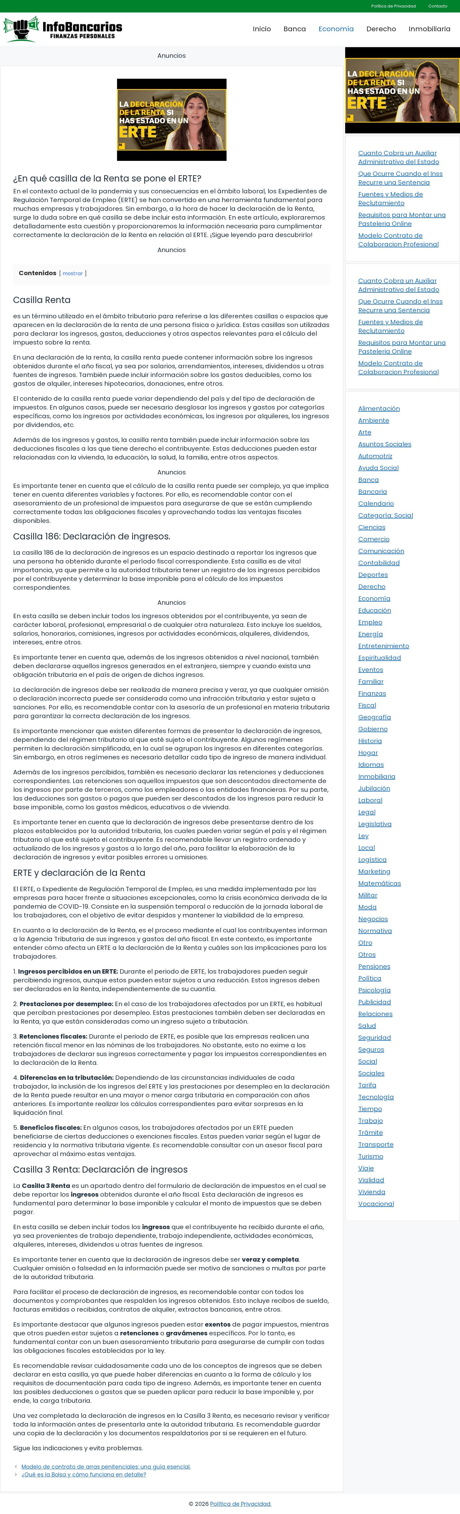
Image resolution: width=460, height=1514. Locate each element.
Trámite (370, 1132)
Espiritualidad (379, 657)
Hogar (368, 752)
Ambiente (373, 420)
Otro (365, 942)
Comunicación (381, 551)
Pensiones (374, 966)
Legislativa (375, 824)
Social (367, 1061)
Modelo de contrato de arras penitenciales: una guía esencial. (106, 1467)
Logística (372, 859)
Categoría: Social (385, 515)
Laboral (370, 800)
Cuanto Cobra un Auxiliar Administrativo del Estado (398, 157)
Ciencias (372, 527)
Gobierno (373, 729)
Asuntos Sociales (384, 444)
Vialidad (371, 1180)
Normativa (375, 930)
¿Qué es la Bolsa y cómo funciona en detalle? (84, 1474)
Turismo (370, 1156)
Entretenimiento (383, 646)
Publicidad (374, 1002)
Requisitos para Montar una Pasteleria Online (402, 219)
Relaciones (375, 1014)
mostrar (73, 273)
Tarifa (367, 1085)
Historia (370, 741)
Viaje (366, 1168)
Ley (363, 835)
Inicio (262, 29)
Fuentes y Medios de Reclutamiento (390, 198)
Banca (295, 29)
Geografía (374, 717)
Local (366, 847)
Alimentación (379, 408)
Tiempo (370, 1108)
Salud (367, 1025)
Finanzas (372, 693)
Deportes (373, 574)
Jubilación (374, 788)
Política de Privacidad (393, 6)
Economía (336, 29)
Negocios (373, 919)
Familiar (371, 681)
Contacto (437, 6)
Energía (370, 634)
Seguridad (374, 1037)
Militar (367, 895)
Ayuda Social (378, 468)
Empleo (370, 622)
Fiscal (367, 705)
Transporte (376, 1144)
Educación (374, 610)
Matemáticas (379, 883)
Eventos (370, 669)
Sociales (371, 1073)
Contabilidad (379, 562)
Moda (367, 907)
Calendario (376, 503)
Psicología (374, 990)
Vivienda (372, 1192)
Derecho (381, 29)
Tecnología (376, 1097)
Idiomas (371, 764)
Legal (367, 812)
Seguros (371, 1049)
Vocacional (376, 1203)
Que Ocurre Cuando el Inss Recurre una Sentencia (400, 178)
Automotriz (375, 456)
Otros (367, 954)
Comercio (374, 539)
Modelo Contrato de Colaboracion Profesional (398, 240)
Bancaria (372, 491)
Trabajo (370, 1120)
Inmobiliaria (430, 29)
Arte (364, 432)
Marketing (374, 871)
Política (369, 978)
